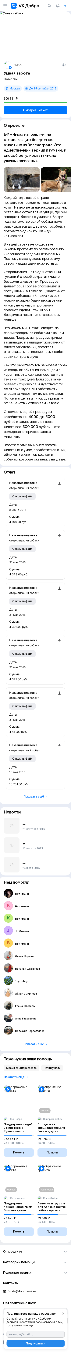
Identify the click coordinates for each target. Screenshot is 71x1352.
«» (24, 824)
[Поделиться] (63, 65)
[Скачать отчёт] (59, 485)
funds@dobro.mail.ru (22, 1291)
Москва (14, 88)
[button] (35, 1251)
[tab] (21, 1068)
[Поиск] (50, 5)
